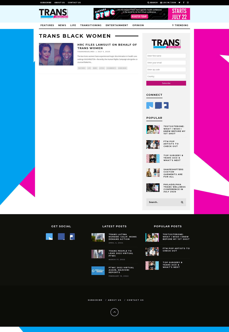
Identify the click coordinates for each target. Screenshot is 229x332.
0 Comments (111, 68)
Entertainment (117, 25)
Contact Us (74, 3)
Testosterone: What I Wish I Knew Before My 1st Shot (175, 130)
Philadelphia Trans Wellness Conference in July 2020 (175, 188)
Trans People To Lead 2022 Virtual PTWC (121, 253)
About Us (59, 3)
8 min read (122, 68)
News (62, 25)
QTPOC (102, 68)
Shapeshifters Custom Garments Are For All (174, 173)
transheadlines (86, 52)
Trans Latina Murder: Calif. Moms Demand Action (123, 236)
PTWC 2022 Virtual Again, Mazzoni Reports (121, 270)
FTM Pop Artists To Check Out (171, 143)
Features (47, 25)
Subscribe (45, 3)
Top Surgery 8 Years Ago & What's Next (173, 157)
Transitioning (91, 25)
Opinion (138, 25)
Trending (181, 25)
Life (73, 25)
